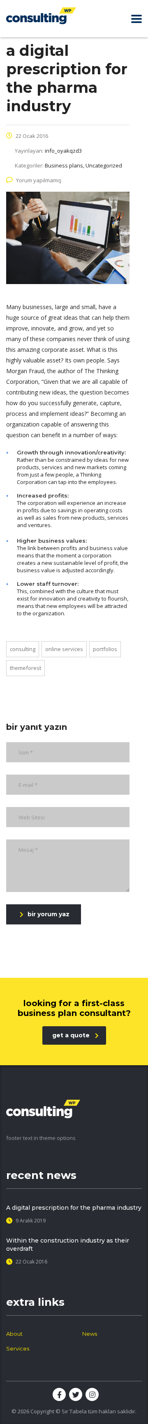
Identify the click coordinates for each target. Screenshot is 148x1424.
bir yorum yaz (48, 914)
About (14, 1333)
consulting (22, 649)
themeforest (25, 668)
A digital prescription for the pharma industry (73, 1207)
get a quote (71, 1035)
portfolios (105, 649)
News (89, 1333)
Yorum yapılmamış (38, 180)
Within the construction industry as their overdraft (67, 1244)
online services (64, 649)
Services (17, 1348)
